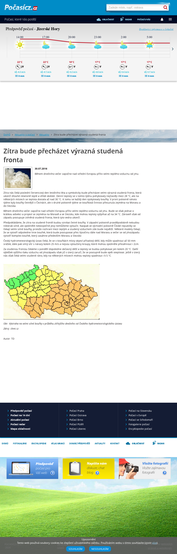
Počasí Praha (76, 410)
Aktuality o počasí (25, 134)
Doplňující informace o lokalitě (156, 29)
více (154, 542)
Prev (4, 49)
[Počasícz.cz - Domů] (21, 9)
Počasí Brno (76, 419)
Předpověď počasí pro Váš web (32, 468)
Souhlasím (75, 549)
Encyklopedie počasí (140, 428)
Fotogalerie (20, 443)
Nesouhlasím (100, 549)
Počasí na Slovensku (140, 410)
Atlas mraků (58, 443)
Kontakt (114, 443)
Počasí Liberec (77, 428)
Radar (128, 19)
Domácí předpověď (79, 443)
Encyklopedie (38, 443)
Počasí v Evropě (137, 415)
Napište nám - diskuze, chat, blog (89, 468)
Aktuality (44, 134)
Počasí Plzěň (76, 424)
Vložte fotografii (145, 468)
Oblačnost (108, 19)
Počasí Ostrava (77, 415)
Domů (6, 134)
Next (172, 49)
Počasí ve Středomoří (141, 419)
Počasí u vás (143, 19)
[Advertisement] (88, 105)
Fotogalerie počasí (139, 424)
